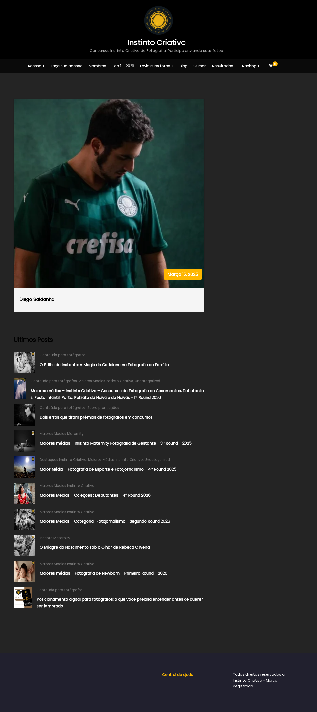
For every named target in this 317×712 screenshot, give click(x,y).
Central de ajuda (177, 674)
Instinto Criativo (157, 42)
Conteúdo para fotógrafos (63, 354)
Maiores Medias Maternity (62, 433)
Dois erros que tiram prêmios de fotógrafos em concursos (96, 417)
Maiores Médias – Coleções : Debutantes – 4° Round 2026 (95, 495)
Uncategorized (147, 380)
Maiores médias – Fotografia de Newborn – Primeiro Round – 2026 (103, 573)
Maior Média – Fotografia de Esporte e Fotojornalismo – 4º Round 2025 (108, 469)
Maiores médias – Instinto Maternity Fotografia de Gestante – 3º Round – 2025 (116, 443)
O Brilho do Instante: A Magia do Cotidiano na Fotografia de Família (104, 365)
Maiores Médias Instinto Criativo (106, 380)
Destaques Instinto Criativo (63, 459)
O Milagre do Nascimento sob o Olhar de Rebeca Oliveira (95, 547)
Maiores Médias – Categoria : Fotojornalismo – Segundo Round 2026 (105, 521)
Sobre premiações (103, 407)
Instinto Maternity (55, 537)
